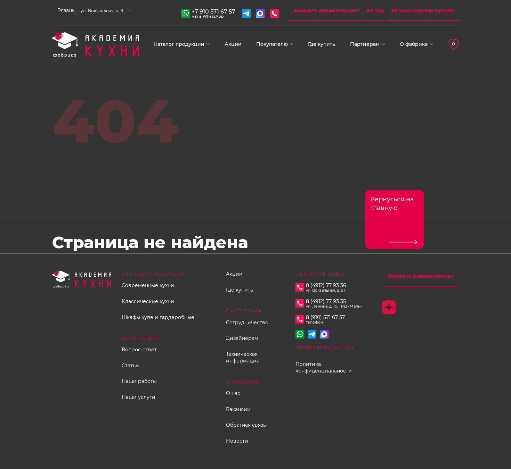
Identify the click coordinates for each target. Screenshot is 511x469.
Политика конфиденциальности (323, 367)
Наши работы (139, 381)
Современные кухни (148, 285)
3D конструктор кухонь (422, 10)
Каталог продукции (179, 44)
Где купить (321, 44)
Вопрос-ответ (139, 349)
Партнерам (365, 44)
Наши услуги (138, 397)
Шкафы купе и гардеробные (158, 317)
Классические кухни (148, 301)
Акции (233, 44)
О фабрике (414, 44)
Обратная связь (246, 425)
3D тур (375, 10)
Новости (237, 441)
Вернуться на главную (392, 203)
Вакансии (238, 409)
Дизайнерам (242, 338)
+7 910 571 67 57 (213, 12)
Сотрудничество (247, 322)
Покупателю (272, 44)
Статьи (130, 365)
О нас (233, 393)
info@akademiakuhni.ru (324, 347)
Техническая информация (242, 357)
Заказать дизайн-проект (326, 10)
